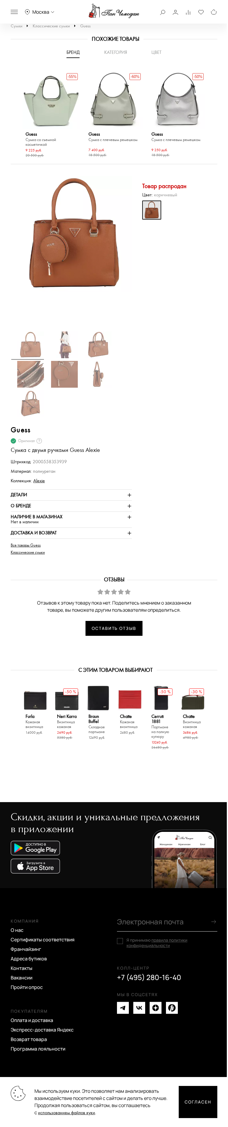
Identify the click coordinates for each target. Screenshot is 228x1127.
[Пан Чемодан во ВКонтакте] (139, 1008)
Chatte (128, 721)
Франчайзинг (26, 949)
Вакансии (21, 977)
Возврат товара (29, 1039)
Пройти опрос (27, 987)
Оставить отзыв (114, 628)
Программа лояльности (38, 1048)
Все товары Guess (26, 545)
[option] (51, 115)
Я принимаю (156, 942)
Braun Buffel (96, 724)
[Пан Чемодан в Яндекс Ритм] (172, 1008)
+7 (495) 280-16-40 (149, 977)
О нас (17, 930)
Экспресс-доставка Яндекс (42, 1029)
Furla (34, 721)
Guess (85, 26)
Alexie (39, 480)
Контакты (21, 968)
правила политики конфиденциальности (156, 942)
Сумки (16, 26)
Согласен (198, 1102)
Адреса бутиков (29, 958)
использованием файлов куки (66, 1112)
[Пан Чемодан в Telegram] (123, 1008)
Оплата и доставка (32, 1020)
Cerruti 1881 (160, 726)
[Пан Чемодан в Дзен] (156, 1008)
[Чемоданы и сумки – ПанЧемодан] (114, 11)
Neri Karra (67, 721)
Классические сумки (51, 26)
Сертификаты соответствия (43, 939)
